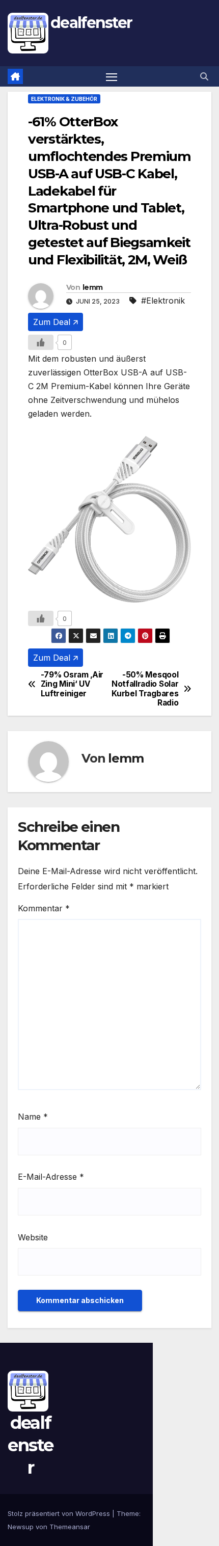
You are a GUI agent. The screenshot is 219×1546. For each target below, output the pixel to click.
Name (33, 1116)
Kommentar (44, 908)
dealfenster (91, 22)
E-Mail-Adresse (51, 1177)
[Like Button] (40, 342)
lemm (92, 287)
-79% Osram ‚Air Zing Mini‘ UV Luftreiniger (72, 684)
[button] (204, 76)
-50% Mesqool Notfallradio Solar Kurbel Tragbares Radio (145, 689)
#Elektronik (163, 300)
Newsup (21, 1527)
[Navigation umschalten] (111, 76)
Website (33, 1237)
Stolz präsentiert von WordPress (60, 1513)
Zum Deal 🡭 (55, 322)
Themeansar (69, 1527)
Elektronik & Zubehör (64, 99)
